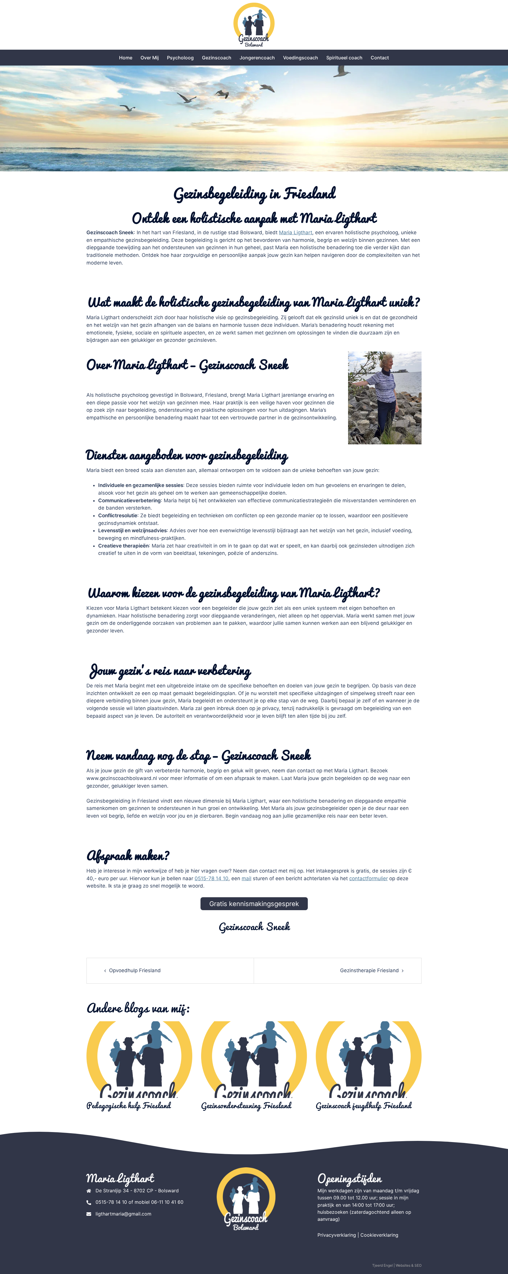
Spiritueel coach (344, 58)
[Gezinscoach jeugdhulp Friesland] (369, 1059)
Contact (380, 58)
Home (125, 58)
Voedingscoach (300, 58)
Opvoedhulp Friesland (135, 970)
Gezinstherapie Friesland (369, 970)
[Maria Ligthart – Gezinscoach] (254, 24)
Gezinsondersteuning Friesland (246, 1105)
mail (246, 878)
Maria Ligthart (295, 232)
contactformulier (368, 878)
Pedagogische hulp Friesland (128, 1105)
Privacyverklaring (336, 1235)
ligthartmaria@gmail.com (123, 1214)
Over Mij (150, 58)
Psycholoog (180, 58)
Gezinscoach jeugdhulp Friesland (364, 1105)
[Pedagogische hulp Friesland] (139, 1059)
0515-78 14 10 (211, 878)
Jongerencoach (257, 58)
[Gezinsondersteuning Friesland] (254, 1059)
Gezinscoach (216, 58)
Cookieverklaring (379, 1235)
